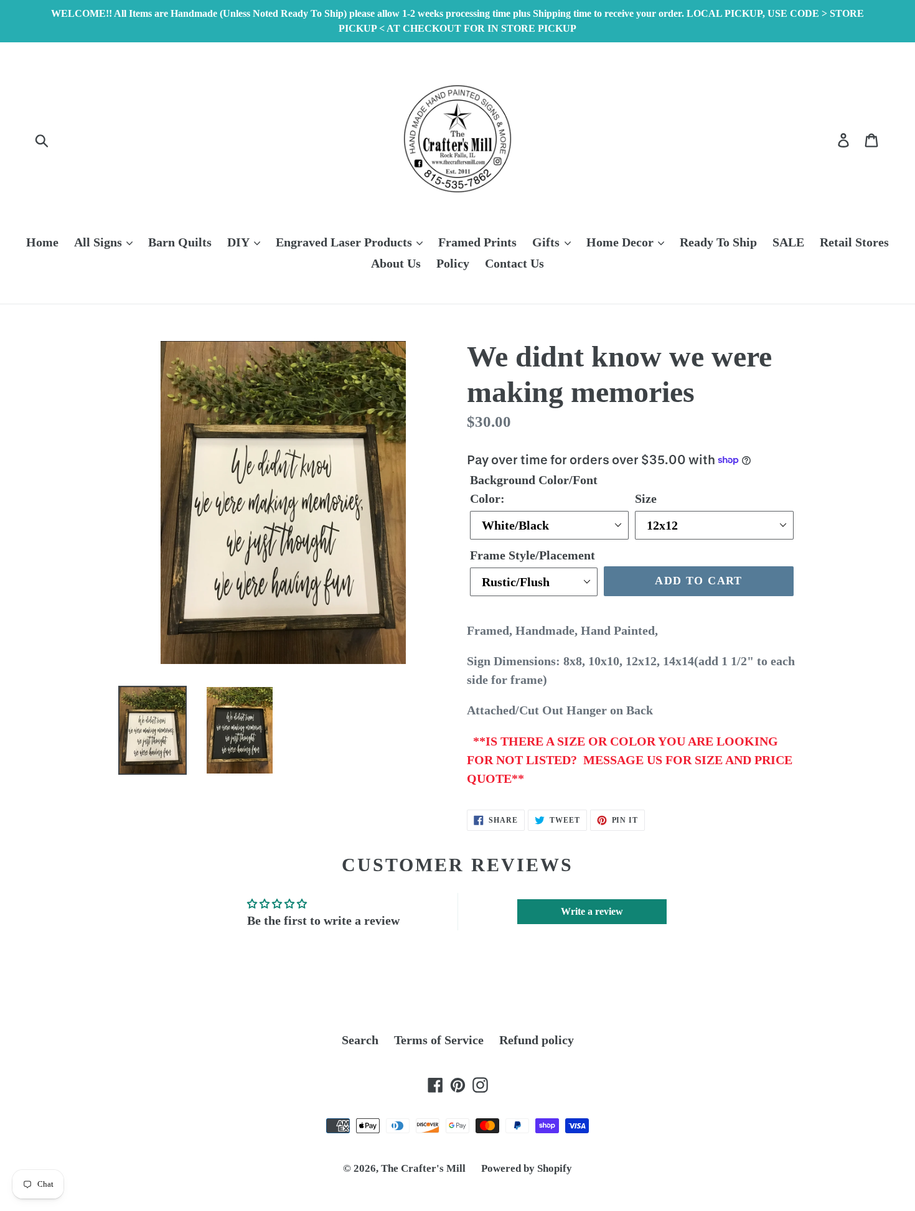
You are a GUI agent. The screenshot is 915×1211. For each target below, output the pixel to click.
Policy (452, 263)
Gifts (547, 242)
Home (42, 242)
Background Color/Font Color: (534, 489)
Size (646, 498)
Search (360, 1040)
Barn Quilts (180, 242)
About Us (396, 263)
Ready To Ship (718, 242)
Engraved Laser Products (345, 242)
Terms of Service (439, 1040)
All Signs (99, 242)
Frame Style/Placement (532, 555)
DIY (239, 242)
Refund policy (536, 1040)
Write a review (592, 911)
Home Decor (621, 242)
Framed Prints (477, 242)
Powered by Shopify (526, 1168)
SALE (788, 242)
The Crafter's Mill (423, 1168)
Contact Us (514, 263)
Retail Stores (854, 242)
